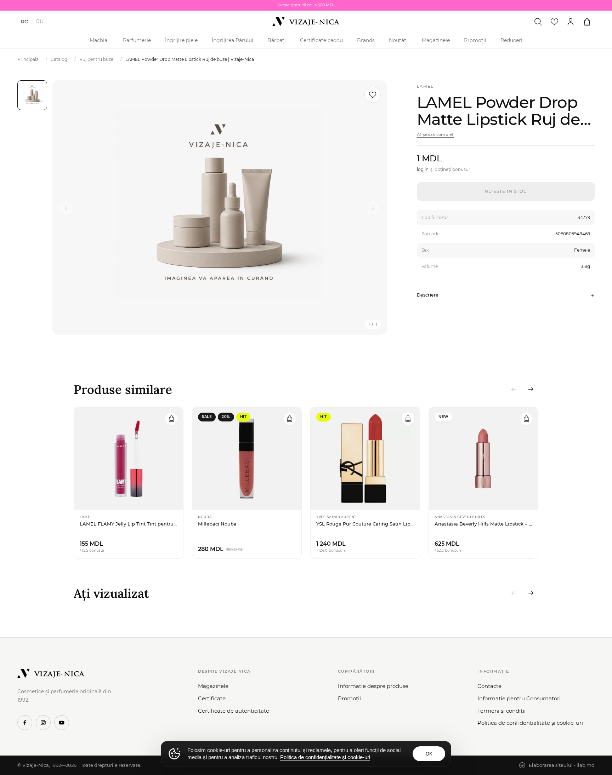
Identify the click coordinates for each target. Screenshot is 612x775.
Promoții (475, 40)
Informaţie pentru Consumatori (519, 698)
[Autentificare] (570, 21)
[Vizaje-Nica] (306, 21)
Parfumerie (137, 40)
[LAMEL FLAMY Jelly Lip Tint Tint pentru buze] (128, 458)
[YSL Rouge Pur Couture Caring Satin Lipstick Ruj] (365, 458)
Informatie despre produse (373, 686)
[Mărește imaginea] (219, 207)
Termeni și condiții (501, 710)
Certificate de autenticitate (233, 710)
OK (429, 754)
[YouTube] (61, 722)
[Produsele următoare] (530, 389)
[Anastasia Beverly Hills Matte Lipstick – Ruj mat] (483, 458)
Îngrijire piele (181, 40)
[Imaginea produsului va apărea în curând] (32, 95)
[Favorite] (554, 21)
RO (25, 21)
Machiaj (99, 40)
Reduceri (511, 40)
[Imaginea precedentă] (66, 208)
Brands (366, 40)
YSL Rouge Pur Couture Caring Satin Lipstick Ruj (365, 524)
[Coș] (587, 21)
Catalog (59, 59)
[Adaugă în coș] (171, 418)
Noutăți (398, 40)
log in (423, 169)
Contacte (489, 686)
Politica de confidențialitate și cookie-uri (530, 722)
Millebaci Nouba (217, 524)
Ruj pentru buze (96, 59)
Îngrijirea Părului (232, 40)
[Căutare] (538, 21)
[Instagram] (43, 722)
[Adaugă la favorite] (372, 95)
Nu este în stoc (505, 191)
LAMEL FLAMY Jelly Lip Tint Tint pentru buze (128, 524)
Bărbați (276, 40)
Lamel (425, 86)
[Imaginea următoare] (373, 208)
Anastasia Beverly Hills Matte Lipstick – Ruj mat (483, 524)
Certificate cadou (321, 40)
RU (40, 21)
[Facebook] (24, 722)
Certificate (212, 698)
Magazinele (436, 40)
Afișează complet (435, 134)
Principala (28, 59)
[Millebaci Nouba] (246, 458)
